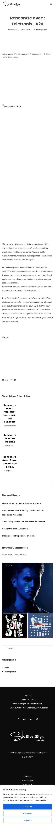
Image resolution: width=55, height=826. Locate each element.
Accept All (27, 807)
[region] (27, 805)
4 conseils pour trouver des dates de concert (23, 521)
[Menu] (51, 4)
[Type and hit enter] (50, 648)
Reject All (27, 820)
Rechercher (50, 484)
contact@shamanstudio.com (28, 703)
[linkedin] (31, 719)
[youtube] (24, 720)
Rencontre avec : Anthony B (15, 529)
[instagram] (37, 719)
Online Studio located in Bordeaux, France (21, 503)
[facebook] (18, 719)
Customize (27, 813)
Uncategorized (41, 29)
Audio (6, 667)
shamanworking (23, 54)
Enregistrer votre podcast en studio (19, 536)
